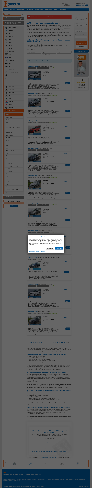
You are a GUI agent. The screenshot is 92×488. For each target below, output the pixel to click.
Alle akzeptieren (50, 248)
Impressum (42, 251)
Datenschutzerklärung (34, 251)
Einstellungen (59, 248)
